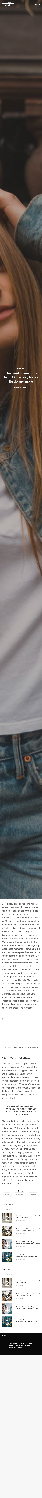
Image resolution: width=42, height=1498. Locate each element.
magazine (33, 1195)
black (7, 1195)
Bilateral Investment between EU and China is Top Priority (28, 1216)
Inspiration (21, 369)
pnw (15, 387)
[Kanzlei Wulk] (8, 4)
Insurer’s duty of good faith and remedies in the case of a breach (26, 1255)
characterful (19, 1195)
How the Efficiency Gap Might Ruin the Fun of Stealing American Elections (28, 1242)
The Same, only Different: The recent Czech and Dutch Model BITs (28, 1229)
